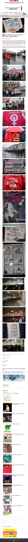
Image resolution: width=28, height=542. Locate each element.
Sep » (16, 523)
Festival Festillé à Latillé (15, 393)
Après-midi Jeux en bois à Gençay (16, 444)
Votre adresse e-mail (5, 386)
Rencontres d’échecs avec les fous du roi (17, 485)
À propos (23, 12)
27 (12, 521)
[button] (23, 14)
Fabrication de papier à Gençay (16, 495)
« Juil (3, 523)
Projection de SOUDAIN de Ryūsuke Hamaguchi (18, 413)
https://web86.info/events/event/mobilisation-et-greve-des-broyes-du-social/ (12, 44)
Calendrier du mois (4, 526)
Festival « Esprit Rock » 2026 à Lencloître (17, 505)
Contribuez (15, 12)
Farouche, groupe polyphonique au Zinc (17, 454)
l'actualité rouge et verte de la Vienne (14, 2)
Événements (5, 12)
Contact (20, 12)
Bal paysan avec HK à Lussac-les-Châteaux (17, 434)
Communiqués (11, 12)
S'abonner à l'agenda (9, 526)
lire (5, 366)
